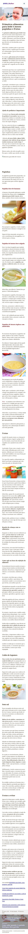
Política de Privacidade (7, 930)
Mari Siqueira (14, 911)
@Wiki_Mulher (8, 3)
